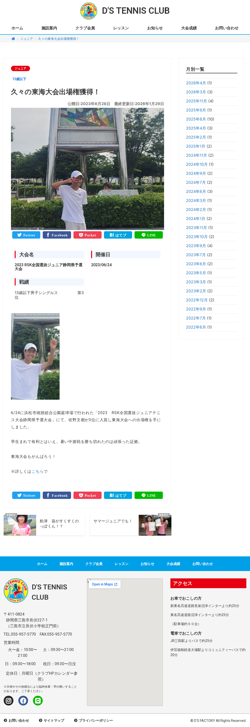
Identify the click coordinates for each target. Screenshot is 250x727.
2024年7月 (196, 182)
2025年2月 (196, 137)
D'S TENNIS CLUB (136, 11)
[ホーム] (13, 39)
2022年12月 (197, 299)
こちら (37, 471)
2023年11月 (196, 227)
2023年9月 (196, 245)
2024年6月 (196, 191)
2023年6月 (196, 263)
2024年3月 (196, 200)
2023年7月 (196, 254)
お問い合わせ (227, 28)
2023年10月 (197, 236)
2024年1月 (195, 218)
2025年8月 (196, 119)
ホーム (17, 28)
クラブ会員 (85, 28)
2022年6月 (196, 327)
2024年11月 (196, 155)
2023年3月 (196, 281)
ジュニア (20, 68)
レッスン (121, 28)
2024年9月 (196, 173)
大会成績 (189, 28)
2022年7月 (196, 318)
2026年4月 (196, 82)
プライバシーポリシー (95, 720)
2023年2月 (196, 290)
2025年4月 (196, 128)
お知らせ (155, 28)
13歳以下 (19, 79)
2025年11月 (196, 101)
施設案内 (49, 28)
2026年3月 (196, 91)
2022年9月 (196, 309)
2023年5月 (196, 272)
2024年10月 (197, 164)
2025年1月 (195, 146)
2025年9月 (196, 110)
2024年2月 (196, 209)
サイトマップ (53, 720)
